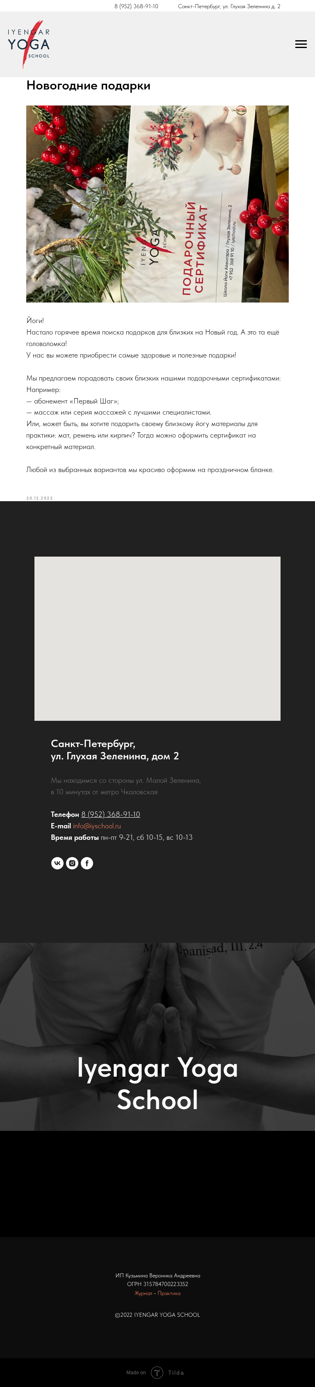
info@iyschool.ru (97, 825)
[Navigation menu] (301, 44)
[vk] (57, 863)
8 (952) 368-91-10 (136, 6)
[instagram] (72, 863)
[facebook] (87, 863)
